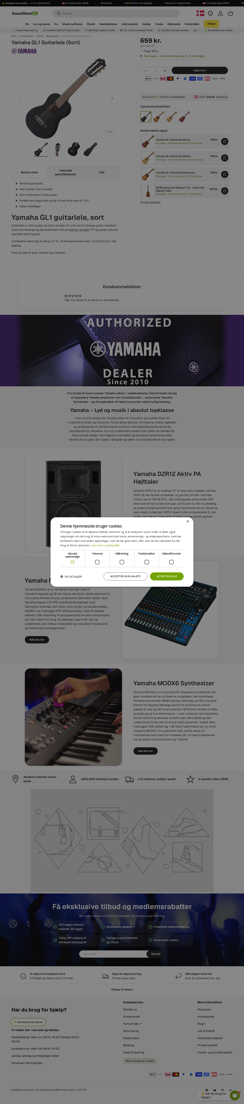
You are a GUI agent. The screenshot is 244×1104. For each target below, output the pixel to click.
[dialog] (122, 552)
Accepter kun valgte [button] (126, 576)
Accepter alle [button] (167, 576)
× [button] (187, 521)
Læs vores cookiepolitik (105, 545)
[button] (71, 576)
